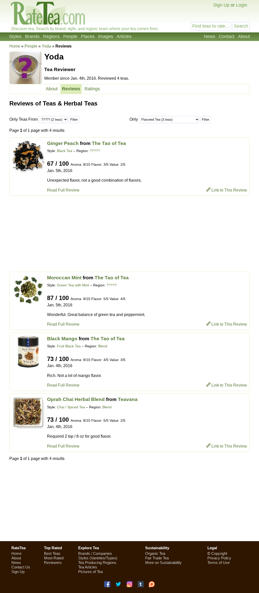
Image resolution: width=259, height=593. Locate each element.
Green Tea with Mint (73, 285)
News (209, 36)
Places (88, 36)
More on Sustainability (163, 562)
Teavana (128, 399)
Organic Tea (155, 553)
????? (95, 151)
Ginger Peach (63, 143)
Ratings (92, 88)
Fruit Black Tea (69, 346)
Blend (102, 346)
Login (241, 5)
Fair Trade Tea (157, 558)
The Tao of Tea (109, 143)
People (70, 36)
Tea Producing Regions (97, 562)
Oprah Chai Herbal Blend (76, 399)
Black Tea (64, 151)
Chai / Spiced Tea (71, 407)
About (244, 36)
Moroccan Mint (64, 277)
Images (105, 36)
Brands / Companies (95, 553)
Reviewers (53, 562)
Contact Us (20, 567)
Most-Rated (53, 558)
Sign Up (221, 5)
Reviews (71, 88)
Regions (51, 36)
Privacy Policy (219, 558)
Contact (226, 36)
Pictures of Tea (90, 571)
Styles (15, 36)
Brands (32, 36)
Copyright (219, 553)
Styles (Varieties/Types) (97, 558)
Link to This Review (229, 190)
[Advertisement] (129, 233)
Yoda (46, 46)
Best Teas (52, 553)
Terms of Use (218, 562)
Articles (124, 36)
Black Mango (62, 338)
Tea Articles (87, 567)
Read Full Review (63, 190)
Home (14, 46)
